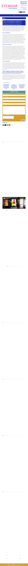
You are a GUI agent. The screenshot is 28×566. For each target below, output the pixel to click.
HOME (4, 564)
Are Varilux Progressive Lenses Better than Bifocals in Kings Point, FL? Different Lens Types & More (14, 86)
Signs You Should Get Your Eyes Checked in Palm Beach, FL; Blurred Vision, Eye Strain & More (22, 86)
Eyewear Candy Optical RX (13, 26)
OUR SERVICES (13, 564)
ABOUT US (8, 564)
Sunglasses (20, 560)
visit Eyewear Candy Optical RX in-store (15, 77)
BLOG (17, 564)
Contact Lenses (7, 560)
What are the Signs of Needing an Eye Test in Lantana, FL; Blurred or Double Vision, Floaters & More (6, 86)
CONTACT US (22, 564)
